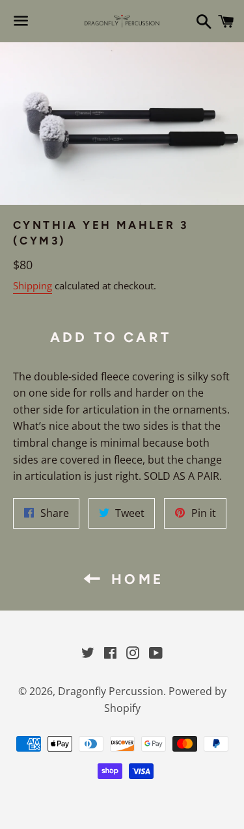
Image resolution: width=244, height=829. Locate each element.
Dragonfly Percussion (110, 691)
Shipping (32, 285)
